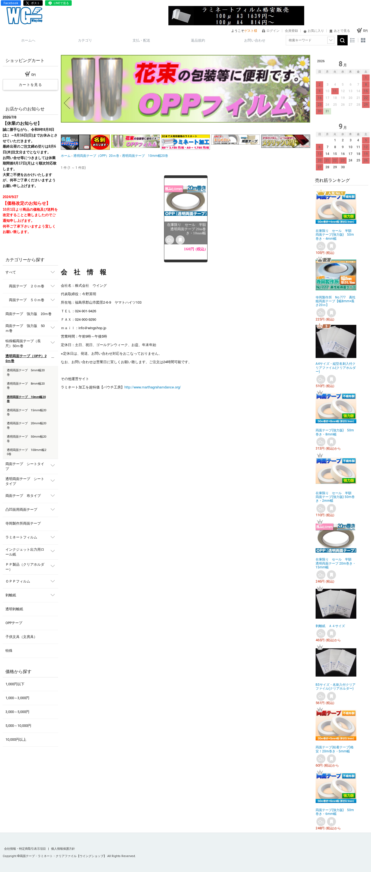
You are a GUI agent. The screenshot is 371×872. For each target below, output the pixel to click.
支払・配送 (141, 40)
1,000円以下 (14, 684)
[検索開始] (342, 40)
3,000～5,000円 (17, 712)
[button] (67, 103)
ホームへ (28, 40)
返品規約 (198, 40)
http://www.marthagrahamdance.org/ (152, 387)
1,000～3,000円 (17, 698)
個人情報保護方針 (63, 849)
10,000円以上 (15, 739)
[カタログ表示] (363, 40)
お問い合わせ (254, 40)
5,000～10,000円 (18, 726)
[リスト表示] (353, 40)
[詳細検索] (330, 40)
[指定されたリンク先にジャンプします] (185, 121)
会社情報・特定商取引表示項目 (25, 849)
